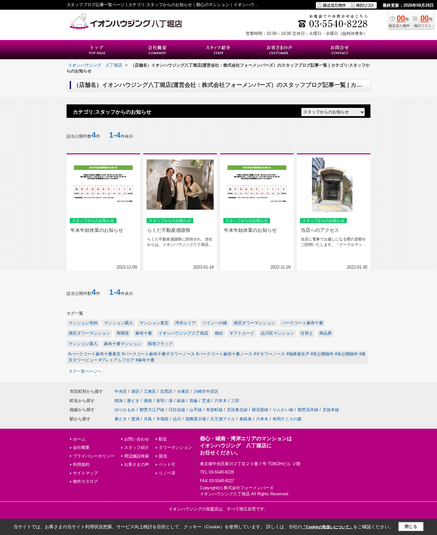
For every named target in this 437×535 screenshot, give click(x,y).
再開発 (122, 333)
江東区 (150, 391)
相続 (219, 333)
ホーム (79, 439)
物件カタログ (85, 481)
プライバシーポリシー (94, 456)
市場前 (162, 419)
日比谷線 (177, 409)
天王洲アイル (222, 419)
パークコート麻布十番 (302, 322)
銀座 (181, 400)
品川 (177, 419)
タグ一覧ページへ (85, 371)
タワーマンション (175, 447)
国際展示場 (195, 419)
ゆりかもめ (125, 409)
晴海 (119, 400)
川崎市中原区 (206, 391)
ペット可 (167, 464)
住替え (306, 333)
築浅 (163, 456)
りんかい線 (283, 409)
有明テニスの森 (287, 419)
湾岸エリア (185, 322)
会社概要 (81, 447)
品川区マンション (277, 333)
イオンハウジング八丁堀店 (183, 333)
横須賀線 (260, 409)
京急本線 (330, 409)
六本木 (220, 400)
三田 (235, 400)
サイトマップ (85, 473)
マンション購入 (118, 322)
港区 (135, 391)
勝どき (133, 400)
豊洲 (135, 419)
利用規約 (81, 464)
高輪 (193, 400)
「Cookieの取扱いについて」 (327, 527)
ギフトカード (241, 333)
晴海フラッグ (160, 343)
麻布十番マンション (122, 343)
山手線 (195, 409)
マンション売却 (83, 322)
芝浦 (206, 400)
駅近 (163, 439)
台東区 (183, 391)
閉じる (411, 526)
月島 (148, 419)
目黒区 (166, 391)
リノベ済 (167, 473)
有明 (160, 400)
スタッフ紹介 (136, 447)
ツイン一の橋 (214, 322)
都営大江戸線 (151, 409)
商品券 (325, 333)
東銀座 (245, 419)
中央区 (121, 391)
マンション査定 (154, 322)
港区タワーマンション (254, 322)
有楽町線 (214, 409)
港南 (148, 400)
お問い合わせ (136, 439)
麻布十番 (143, 333)
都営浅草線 (308, 409)
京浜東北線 (237, 409)
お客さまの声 (136, 464)
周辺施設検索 (136, 456)
